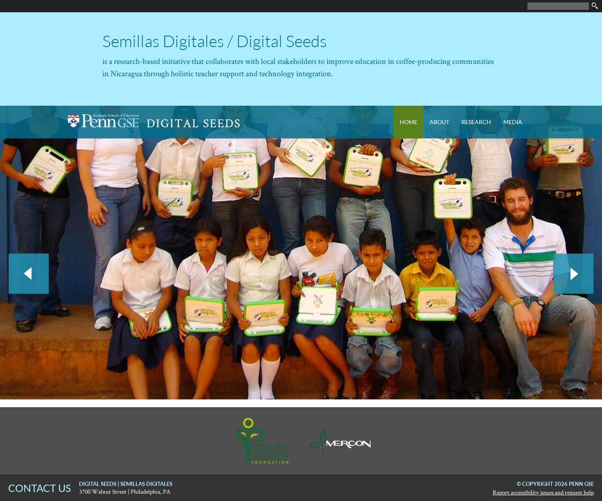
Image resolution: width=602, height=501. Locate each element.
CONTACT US (39, 488)
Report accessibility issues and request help (543, 492)
